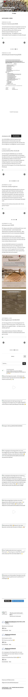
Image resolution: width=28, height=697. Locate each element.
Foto (5, 628)
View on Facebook (5, 630)
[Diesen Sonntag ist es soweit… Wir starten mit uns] (14, 387)
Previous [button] (3, 42)
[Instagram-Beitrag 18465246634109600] (14, 437)
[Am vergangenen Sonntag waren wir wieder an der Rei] (14, 487)
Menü (14, 13)
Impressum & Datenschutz (8, 679)
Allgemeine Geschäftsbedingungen (10, 682)
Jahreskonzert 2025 (8, 225)
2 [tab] (13, 219)
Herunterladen (16, 136)
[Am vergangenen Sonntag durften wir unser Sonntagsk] (14, 462)
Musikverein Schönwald (8, 9)
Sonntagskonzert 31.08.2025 (11, 320)
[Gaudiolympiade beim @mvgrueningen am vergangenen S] (14, 412)
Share (10, 630)
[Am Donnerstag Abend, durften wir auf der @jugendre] (14, 512)
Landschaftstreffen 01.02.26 (10, 151)
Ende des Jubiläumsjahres (9, 186)
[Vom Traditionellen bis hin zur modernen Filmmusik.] (14, 562)
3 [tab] (14, 219)
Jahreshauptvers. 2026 (6, 136)
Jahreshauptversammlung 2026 (11, 54)
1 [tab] (11, 219)
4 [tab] (16, 219)
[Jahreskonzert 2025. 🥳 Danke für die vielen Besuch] (14, 537)
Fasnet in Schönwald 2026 (10, 24)
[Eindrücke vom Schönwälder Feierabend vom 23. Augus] (14, 586)
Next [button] (24, 42)
